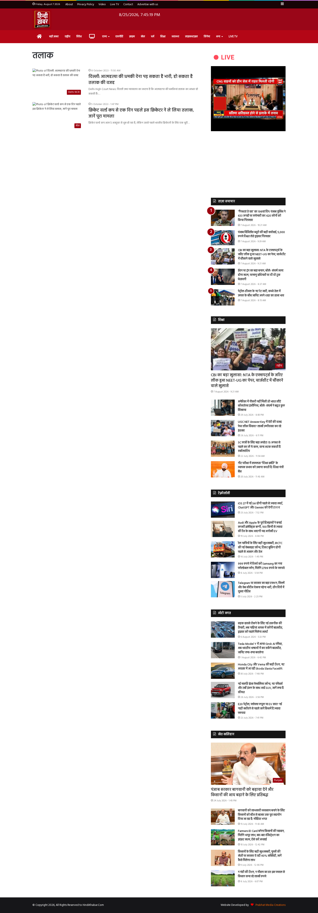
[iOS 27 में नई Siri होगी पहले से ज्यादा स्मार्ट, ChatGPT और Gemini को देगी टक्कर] (223, 509)
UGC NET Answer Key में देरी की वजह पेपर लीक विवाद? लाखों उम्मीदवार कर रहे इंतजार (260, 426)
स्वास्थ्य (175, 36)
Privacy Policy (85, 4)
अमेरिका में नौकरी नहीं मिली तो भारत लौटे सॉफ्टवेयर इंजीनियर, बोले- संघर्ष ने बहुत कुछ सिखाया (261, 406)
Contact (128, 4)
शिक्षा (162, 36)
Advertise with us (147, 4)
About (69, 4)
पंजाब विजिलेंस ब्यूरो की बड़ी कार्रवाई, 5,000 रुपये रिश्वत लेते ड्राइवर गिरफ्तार (261, 234)
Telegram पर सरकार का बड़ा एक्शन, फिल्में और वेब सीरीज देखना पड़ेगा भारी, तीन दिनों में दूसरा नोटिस (261, 587)
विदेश (79, 36)
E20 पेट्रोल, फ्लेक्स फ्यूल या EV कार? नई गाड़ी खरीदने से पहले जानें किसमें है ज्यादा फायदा (260, 708)
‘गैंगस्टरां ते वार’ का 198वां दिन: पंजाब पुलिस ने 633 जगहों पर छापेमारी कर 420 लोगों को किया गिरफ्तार (262, 216)
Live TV (114, 4)
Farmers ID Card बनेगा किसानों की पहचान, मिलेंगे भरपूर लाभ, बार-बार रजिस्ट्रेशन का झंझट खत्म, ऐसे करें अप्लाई (261, 835)
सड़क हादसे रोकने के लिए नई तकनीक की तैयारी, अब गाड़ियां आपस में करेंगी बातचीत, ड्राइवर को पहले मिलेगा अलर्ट (260, 627)
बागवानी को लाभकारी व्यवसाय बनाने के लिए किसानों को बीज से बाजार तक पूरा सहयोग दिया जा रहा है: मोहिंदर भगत (261, 815)
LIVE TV (233, 36)
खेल (143, 36)
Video (102, 4)
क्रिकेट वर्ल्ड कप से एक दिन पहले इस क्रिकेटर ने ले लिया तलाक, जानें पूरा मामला (141, 113)
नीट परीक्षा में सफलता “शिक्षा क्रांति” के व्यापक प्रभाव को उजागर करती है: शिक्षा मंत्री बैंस (261, 467)
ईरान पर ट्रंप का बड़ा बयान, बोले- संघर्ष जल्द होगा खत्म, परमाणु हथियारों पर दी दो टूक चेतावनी (260, 275)
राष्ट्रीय (67, 36)
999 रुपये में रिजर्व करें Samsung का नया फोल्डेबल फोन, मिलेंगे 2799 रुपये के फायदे (261, 566)
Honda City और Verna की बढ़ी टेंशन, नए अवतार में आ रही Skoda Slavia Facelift (261, 666)
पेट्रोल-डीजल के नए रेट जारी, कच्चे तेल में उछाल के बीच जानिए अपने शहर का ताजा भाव (261, 293)
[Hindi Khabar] (41, 19)
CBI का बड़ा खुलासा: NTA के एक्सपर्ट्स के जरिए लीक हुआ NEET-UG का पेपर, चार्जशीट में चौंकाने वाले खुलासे (262, 254)
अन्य (218, 36)
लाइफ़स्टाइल (191, 36)
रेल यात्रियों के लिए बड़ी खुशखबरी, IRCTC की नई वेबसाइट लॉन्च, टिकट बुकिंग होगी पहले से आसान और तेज (260, 547)
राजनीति (119, 36)
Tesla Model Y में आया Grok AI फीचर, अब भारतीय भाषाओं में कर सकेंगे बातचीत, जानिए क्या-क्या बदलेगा (260, 648)
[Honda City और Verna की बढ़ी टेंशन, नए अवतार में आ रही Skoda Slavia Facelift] (223, 671)
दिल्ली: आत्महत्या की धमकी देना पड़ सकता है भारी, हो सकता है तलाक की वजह (140, 79)
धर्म (152, 36)
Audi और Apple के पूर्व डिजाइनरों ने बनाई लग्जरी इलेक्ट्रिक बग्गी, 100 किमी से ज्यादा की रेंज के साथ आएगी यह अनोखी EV (260, 527)
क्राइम (132, 36)
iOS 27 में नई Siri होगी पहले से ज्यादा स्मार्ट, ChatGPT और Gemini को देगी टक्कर (260, 505)
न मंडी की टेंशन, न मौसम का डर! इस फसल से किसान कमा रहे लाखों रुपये (261, 874)
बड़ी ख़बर (54, 36)
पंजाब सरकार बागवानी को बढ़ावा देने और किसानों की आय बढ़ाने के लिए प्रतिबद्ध (242, 792)
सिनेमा (207, 36)
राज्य (104, 36)
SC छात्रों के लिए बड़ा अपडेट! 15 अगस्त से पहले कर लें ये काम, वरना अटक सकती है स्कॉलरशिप (259, 447)
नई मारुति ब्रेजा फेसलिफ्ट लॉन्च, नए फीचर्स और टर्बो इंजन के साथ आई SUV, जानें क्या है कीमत (261, 688)
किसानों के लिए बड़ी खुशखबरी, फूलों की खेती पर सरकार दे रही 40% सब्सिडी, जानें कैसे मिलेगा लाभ (259, 856)
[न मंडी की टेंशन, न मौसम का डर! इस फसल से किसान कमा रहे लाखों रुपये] (223, 878)
